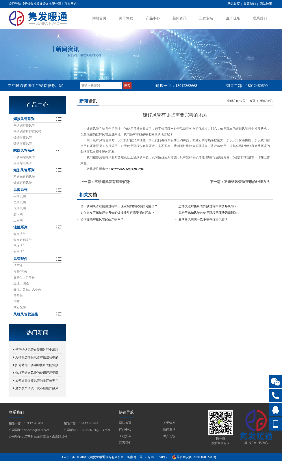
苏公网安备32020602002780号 (196, 457)
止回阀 (18, 220)
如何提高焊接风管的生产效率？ (36, 380)
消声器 (18, 265)
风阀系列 (20, 190)
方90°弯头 (20, 271)
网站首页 (234, 4)
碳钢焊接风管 (22, 143)
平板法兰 (19, 246)
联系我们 (250, 4)
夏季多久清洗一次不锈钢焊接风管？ (38, 388)
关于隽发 (126, 18)
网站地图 (266, 4)
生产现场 (233, 18)
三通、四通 (21, 283)
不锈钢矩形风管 (24, 177)
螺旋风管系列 (24, 150)
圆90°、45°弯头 (24, 277)
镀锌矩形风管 (22, 182)
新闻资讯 (180, 18)
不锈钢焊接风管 (24, 125)
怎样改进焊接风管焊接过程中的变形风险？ (38, 357)
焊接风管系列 (24, 119)
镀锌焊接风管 (22, 137)
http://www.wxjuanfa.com (127, 169)
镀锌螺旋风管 (22, 163)
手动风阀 (19, 196)
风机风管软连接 (25, 314)
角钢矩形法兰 (22, 240)
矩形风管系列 (24, 170)
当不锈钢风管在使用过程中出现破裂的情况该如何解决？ (38, 349)
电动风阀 (19, 202)
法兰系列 (20, 227)
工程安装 (206, 18)
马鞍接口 (19, 295)
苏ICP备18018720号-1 (154, 457)
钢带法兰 (19, 252)
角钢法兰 (19, 234)
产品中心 (153, 18)
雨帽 (16, 301)
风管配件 (20, 259)
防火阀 (18, 214)
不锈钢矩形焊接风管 (27, 131)
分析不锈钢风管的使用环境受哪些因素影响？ (38, 372)
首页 (252, 101)
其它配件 (19, 307)
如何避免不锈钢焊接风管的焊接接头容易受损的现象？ (38, 365)
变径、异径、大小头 (27, 289)
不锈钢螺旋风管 (24, 157)
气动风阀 (19, 208)
